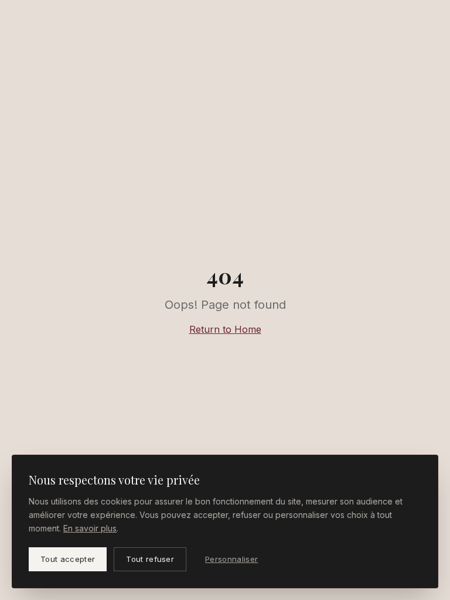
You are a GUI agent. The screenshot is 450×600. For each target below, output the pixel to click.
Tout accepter (67, 559)
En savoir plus (90, 528)
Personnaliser (231, 559)
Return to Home (225, 329)
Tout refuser (150, 559)
